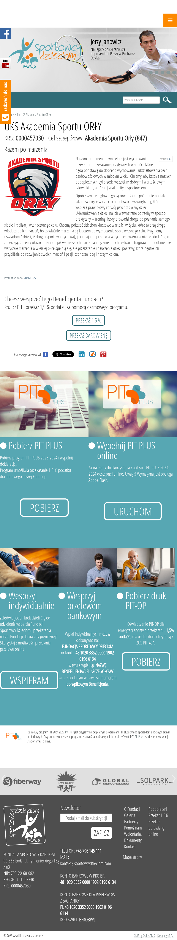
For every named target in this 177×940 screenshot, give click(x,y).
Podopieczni (11, 114)
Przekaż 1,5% (158, 815)
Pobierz (44, 508)
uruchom (133, 511)
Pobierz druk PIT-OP (145, 600)
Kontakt (130, 846)
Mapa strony (132, 857)
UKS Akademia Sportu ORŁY (36, 114)
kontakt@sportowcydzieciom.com (85, 863)
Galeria (129, 815)
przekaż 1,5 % (88, 320)
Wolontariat (133, 834)
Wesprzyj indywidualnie (31, 600)
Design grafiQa (165, 935)
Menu (170, 20)
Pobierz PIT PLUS (35, 445)
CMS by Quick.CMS (144, 935)
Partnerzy (131, 821)
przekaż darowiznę (88, 335)
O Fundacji (132, 809)
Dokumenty (133, 840)
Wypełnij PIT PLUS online (126, 450)
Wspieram (29, 680)
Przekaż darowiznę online (156, 827)
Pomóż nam (133, 828)
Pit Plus (69, 732)
